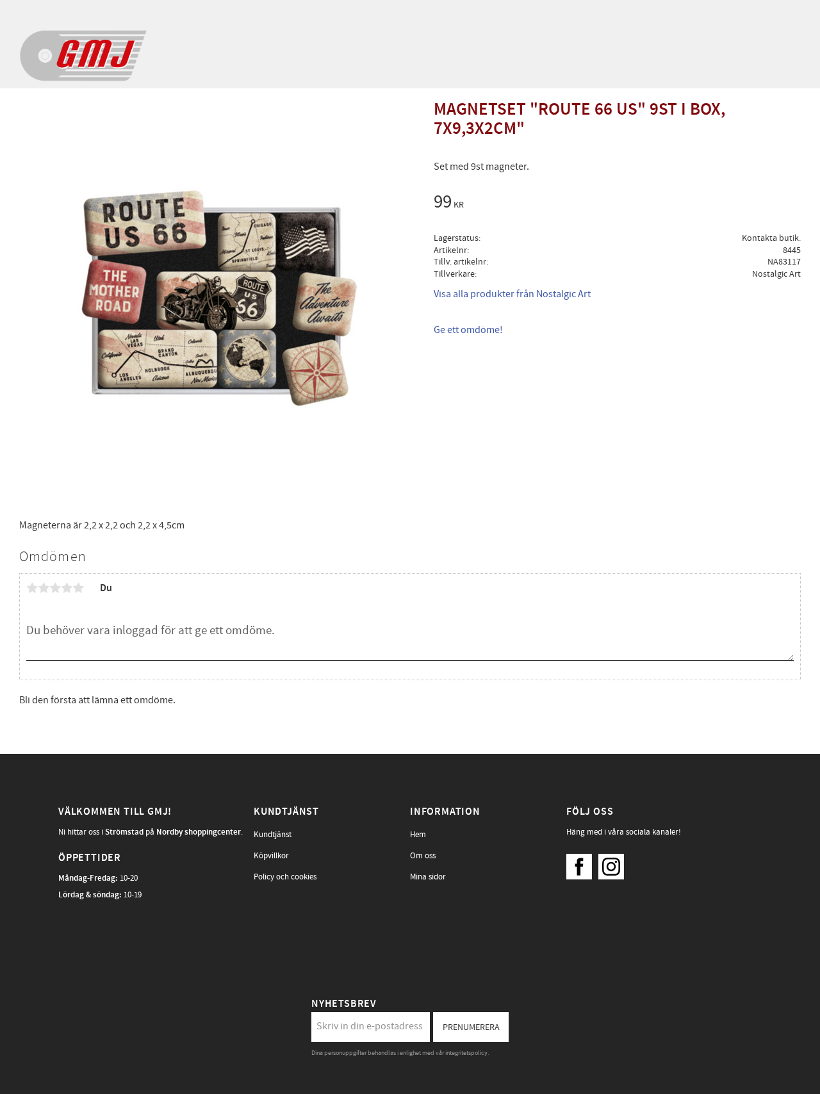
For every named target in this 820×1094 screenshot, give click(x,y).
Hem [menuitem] (418, 834)
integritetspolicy (466, 1053)
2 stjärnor (43, 588)
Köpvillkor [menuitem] (271, 856)
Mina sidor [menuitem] (428, 877)
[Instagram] (614, 863)
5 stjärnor (78, 588)
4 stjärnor (66, 588)
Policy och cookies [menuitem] (285, 877)
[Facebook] (582, 863)
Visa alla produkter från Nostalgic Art (512, 294)
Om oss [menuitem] (423, 856)
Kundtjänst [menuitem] (272, 834)
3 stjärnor (55, 588)
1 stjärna (32, 588)
